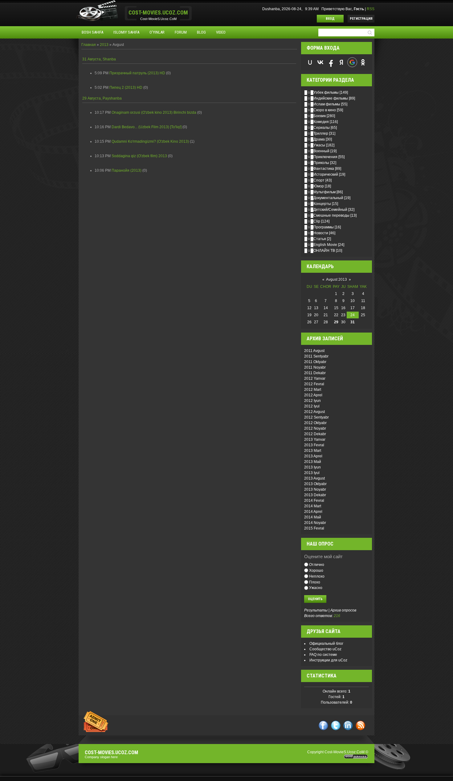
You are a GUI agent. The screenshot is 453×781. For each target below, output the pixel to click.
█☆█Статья (315, 239)
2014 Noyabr (315, 523)
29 (336, 322)
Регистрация (361, 19)
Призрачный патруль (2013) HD (137, 73)
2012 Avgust (314, 412)
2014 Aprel (313, 511)
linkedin (348, 725)
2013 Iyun (312, 467)
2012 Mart (312, 389)
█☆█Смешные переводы (326, 215)
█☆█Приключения (320, 157)
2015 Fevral (314, 528)
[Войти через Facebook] (331, 62)
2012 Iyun (312, 401)
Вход (330, 19)
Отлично (316, 564)
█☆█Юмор (314, 186)
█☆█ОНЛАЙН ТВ (319, 250)
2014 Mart (312, 506)
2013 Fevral (314, 445)
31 (352, 322)
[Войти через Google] (352, 62)
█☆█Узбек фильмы (321, 92)
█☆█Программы (319, 227)
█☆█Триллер (316, 133)
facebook (323, 725)
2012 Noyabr (315, 428)
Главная (88, 45)
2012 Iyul (312, 406)
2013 (104, 45)
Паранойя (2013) (126, 170)
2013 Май (312, 462)
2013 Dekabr (315, 495)
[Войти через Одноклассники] (363, 62)
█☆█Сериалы (317, 127)
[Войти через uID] (310, 62)
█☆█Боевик (315, 116)
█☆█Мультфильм (320, 192)
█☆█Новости (316, 233)
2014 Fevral (314, 500)
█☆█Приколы (316, 163)
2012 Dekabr (315, 434)
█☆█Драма (314, 139)
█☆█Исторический (321, 174)
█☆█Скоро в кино (320, 110)
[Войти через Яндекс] (341, 62)
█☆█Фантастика (319, 168)
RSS (370, 9)
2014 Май (312, 517)
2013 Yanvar (314, 439)
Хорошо (316, 570)
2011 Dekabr (315, 373)
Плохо (314, 582)
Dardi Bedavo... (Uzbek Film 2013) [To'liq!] (147, 127)
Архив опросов (343, 610)
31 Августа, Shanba (99, 59)
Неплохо (316, 576)
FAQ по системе (323, 654)
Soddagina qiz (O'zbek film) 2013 (139, 156)
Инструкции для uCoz (328, 660)
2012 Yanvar (314, 378)
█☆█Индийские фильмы (326, 98)
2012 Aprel (313, 395)
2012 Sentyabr (316, 417)
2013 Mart (312, 450)
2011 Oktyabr (315, 362)
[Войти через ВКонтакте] (320, 62)
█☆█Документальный (323, 198)
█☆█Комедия (316, 122)
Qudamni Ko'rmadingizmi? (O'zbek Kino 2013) (150, 141)
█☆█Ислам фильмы (322, 104)
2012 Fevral (314, 384)
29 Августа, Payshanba (102, 98)
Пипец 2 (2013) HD (125, 87)
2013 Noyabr (315, 489)
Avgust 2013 (336, 279)
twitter (336, 725)
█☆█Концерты (317, 204)
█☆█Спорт (314, 180)
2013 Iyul (312, 473)
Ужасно (315, 588)
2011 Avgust (314, 351)
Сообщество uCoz (325, 649)
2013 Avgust (314, 478)
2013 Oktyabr (315, 484)
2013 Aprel (313, 456)
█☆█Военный (316, 151)
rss (360, 725)
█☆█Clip (312, 221)
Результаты (316, 610)
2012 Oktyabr (315, 423)
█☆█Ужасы (314, 145)
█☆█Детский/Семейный (325, 209)
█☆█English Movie (320, 245)
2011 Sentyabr (316, 356)
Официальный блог (326, 643)
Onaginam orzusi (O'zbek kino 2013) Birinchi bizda (154, 112)
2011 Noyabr (315, 367)
